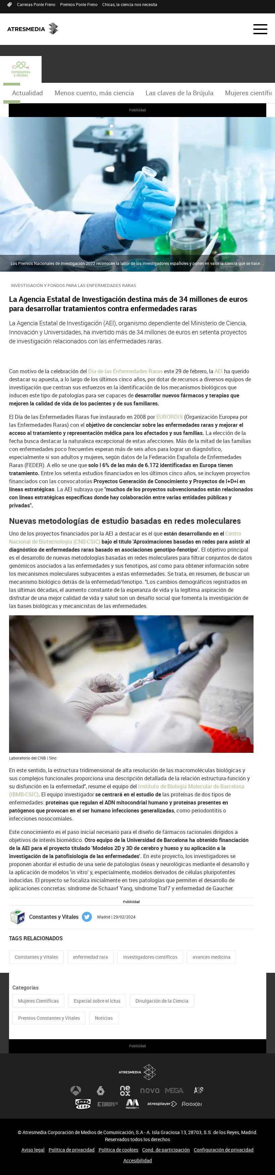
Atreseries (199, 1091)
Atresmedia (137, 1072)
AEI (219, 371)
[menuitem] (27, 93)
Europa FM (108, 1104)
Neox (125, 1091)
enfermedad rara (90, 957)
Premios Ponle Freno (79, 4)
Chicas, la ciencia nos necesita (129, 4)
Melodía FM (132, 1104)
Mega (174, 1091)
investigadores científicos (150, 957)
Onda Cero (83, 1104)
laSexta (101, 1091)
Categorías (25, 987)
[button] (256, 29)
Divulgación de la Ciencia (161, 1001)
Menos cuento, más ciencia (94, 93)
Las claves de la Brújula (179, 93)
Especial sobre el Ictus (97, 1001)
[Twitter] (87, 916)
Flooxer (192, 1104)
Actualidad (27, 93)
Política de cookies (118, 1149)
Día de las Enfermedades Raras (126, 371)
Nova (150, 1091)
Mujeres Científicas (38, 1001)
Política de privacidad (72, 1149)
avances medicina (211, 957)
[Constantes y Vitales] (21, 69)
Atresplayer (162, 1104)
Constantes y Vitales (36, 957)
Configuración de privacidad (224, 1149)
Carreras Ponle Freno (36, 4)
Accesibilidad (137, 1160)
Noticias (104, 1018)
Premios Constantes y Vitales (49, 1018)
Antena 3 (76, 1091)
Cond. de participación (166, 1149)
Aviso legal (33, 1149)
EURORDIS (170, 417)
